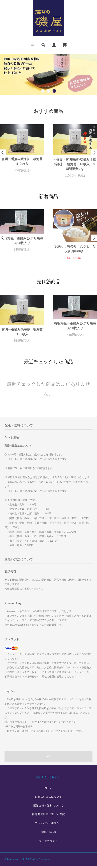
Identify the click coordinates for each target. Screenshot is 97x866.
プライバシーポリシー (48, 823)
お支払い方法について (48, 796)
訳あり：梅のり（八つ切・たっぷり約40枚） (75, 248)
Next (94, 152)
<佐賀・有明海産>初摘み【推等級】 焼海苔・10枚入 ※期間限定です (75, 164)
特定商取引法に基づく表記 (48, 814)
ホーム (48, 788)
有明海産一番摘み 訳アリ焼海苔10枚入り (22, 240)
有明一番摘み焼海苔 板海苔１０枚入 (22, 161)
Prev (3, 152)
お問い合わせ (48, 832)
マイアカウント (48, 840)
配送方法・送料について (48, 805)
